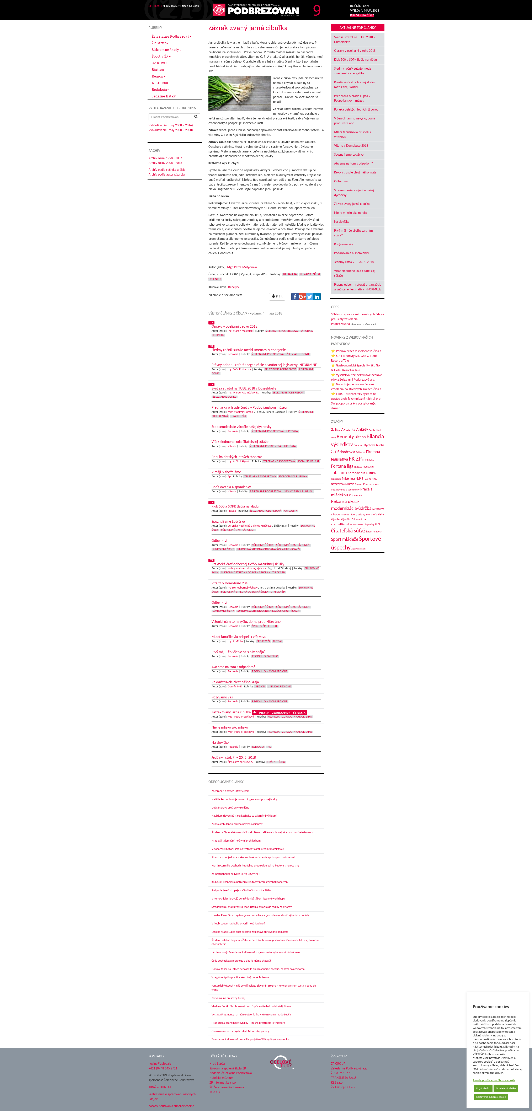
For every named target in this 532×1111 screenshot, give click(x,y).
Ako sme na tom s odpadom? (353, 163)
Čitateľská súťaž (348, 531)
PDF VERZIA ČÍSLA (362, 15)
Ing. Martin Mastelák (240, 331)
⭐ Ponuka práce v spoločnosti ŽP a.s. (356, 351)
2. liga (335, 430)
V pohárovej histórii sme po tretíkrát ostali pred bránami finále (248, 849)
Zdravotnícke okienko (297, 716)
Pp (229, 476)
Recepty (233, 287)
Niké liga (348, 479)
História (292, 431)
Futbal (272, 626)
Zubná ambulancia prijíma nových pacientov (237, 824)
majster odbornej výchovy (242, 587)
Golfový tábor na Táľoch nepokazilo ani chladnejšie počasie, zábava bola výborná (258, 969)
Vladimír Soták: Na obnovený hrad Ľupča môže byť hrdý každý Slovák (251, 1006)
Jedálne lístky (164, 96)
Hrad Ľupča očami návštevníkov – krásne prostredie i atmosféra (248, 1023)
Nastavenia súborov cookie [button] (491, 1097)
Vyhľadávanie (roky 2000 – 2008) (171, 130)
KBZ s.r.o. (337, 1082)
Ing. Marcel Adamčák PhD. (243, 392)
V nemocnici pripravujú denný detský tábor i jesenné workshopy (248, 898)
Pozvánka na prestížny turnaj (228, 998)
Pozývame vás (343, 244)
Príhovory (355, 495)
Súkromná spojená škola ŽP (227, 1068)
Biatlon (158, 69)
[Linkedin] (317, 296)
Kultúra (371, 473)
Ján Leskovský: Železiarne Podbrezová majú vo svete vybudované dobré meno (256, 952)
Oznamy (358, 484)
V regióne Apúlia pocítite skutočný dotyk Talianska (240, 977)
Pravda (232, 511)
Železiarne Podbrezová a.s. (349, 1068)
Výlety (380, 514)
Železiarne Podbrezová (170, 36)
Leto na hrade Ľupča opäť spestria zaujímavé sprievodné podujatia (250, 932)
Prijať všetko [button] (483, 1088)
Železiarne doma (297, 354)
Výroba (335, 519)
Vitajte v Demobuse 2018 (351, 145)
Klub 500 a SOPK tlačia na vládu (355, 59)
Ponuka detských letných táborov (356, 109)
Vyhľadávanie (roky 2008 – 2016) (171, 125)
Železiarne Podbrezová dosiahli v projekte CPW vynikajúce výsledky (250, 1039)
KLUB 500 (160, 83)
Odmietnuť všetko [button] (506, 1088)
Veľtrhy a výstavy (366, 515)
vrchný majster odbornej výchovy (247, 568)
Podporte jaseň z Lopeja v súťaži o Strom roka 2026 (241, 890)
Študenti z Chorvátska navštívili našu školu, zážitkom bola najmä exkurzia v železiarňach (262, 832)
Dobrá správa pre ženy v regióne (230, 807)
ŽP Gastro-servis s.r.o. (240, 762)
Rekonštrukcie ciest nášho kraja (355, 172)
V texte (232, 446)
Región (157, 76)
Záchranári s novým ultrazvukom (230, 791)
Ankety (362, 430)
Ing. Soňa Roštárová (239, 369)
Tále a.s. (214, 1092)
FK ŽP (355, 459)
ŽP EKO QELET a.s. (343, 1087)
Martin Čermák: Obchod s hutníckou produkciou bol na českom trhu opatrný (255, 865)
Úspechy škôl (372, 524)
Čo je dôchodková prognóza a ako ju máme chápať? (241, 961)
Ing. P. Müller (235, 641)
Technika (345, 515)
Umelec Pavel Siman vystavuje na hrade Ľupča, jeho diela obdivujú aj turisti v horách (260, 915)
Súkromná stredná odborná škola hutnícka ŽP (268, 549)
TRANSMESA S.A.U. (344, 1078)
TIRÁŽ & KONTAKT (161, 1087)
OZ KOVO (159, 63)
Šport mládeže (344, 539)
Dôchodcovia (345, 452)
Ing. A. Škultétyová (239, 461)
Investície (368, 466)
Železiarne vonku (224, 397)
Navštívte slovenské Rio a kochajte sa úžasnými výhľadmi (244, 816)
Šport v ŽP (160, 56)
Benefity (345, 436)
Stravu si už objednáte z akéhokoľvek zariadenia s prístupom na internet (253, 857)
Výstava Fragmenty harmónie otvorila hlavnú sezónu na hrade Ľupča (251, 1014)
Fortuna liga (342, 466)
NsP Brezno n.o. (366, 479)
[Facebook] (295, 296)
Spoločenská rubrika (293, 476)
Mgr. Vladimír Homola (241, 412)
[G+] (302, 296)
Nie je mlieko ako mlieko (350, 213)
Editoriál (360, 452)
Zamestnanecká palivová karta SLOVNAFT (236, 874)
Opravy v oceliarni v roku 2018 (355, 51)
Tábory (353, 515)
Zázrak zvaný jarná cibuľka (352, 204)
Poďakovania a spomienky (351, 253)
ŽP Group (159, 43)
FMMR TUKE (368, 460)
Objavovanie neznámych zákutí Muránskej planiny (240, 1031)
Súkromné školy (165, 49)
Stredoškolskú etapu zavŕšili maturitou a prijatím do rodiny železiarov (252, 907)
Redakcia (159, 89)
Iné (269, 747)
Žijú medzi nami (358, 549)
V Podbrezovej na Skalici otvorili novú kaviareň (238, 923)
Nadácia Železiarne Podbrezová (230, 1073)
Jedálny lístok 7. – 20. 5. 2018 (354, 262)
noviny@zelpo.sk (160, 1064)
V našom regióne (275, 671)
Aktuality (290, 511)
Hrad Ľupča (238, 416)
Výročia (345, 519)
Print (278, 296)
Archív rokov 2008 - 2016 (165, 163)
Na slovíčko (341, 222)
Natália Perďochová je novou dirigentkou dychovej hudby (244, 799)
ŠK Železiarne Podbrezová (226, 1087)
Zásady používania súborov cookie (494, 1080)
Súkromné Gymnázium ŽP (238, 530)
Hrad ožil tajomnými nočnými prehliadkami (236, 840)
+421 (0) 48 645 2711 (163, 1068)
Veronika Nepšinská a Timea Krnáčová (250, 526)
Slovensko (271, 656)
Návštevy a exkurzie (342, 484)
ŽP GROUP (338, 1064)
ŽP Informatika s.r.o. (222, 1082)
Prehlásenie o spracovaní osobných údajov (172, 1097)
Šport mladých (374, 531)
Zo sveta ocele (356, 525)
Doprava (358, 445)
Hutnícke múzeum (221, 1078)
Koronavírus (356, 473)
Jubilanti (339, 473)
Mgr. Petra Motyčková (242, 267)
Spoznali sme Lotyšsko (348, 154)
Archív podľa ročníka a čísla (167, 170)
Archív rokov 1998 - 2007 (165, 158)
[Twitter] (309, 296)
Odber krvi (341, 181)
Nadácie (336, 479)
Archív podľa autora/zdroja (167, 174)
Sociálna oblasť (308, 461)
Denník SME (235, 686)
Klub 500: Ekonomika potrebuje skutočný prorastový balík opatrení (250, 882)
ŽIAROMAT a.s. (341, 1073)
